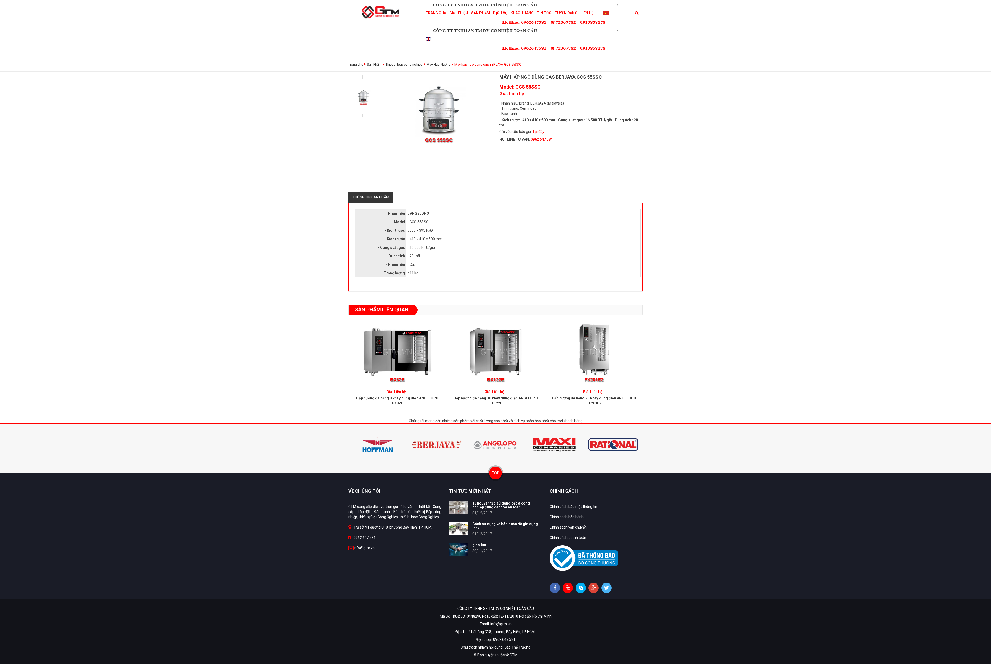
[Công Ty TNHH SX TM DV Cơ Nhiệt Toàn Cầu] (382, 12)
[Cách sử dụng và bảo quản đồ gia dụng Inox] (458, 528)
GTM (513, 655)
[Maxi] (554, 444)
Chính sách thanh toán (568, 537)
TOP (495, 473)
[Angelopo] (495, 444)
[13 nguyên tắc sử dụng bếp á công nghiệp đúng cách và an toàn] (458, 507)
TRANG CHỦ (436, 13)
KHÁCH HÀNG (522, 13)
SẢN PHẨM (480, 13)
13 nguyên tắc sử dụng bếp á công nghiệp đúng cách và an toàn (501, 505)
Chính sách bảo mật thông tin (573, 507)
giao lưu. (479, 545)
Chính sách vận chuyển (568, 527)
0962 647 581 (365, 537)
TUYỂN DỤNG (566, 13)
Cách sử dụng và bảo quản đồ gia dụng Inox (505, 526)
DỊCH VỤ (500, 13)
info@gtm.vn (364, 548)
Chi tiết (397, 350)
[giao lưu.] (458, 549)
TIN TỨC (544, 13)
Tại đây (538, 132)
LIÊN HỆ (587, 13)
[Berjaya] (436, 444)
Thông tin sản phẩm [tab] (371, 197)
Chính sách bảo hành (567, 517)
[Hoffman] (377, 444)
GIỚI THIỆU (458, 13)
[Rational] (613, 444)
